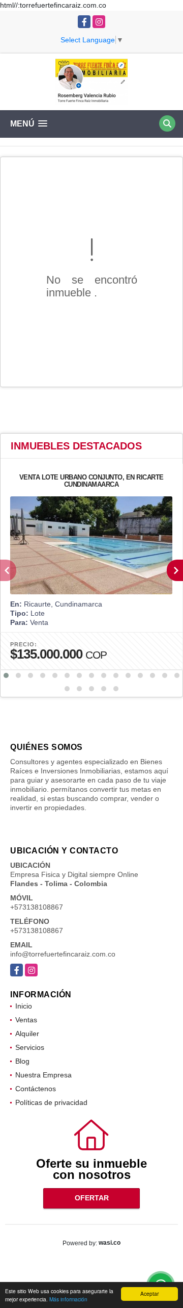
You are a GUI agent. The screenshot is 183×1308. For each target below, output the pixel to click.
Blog (22, 1061)
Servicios (29, 1047)
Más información (68, 1299)
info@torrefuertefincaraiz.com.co (62, 954)
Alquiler (27, 1033)
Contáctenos (35, 1089)
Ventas (26, 1020)
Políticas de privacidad (51, 1102)
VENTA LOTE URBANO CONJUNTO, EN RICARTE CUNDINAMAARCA (91, 480)
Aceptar (149, 1293)
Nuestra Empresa (43, 1075)
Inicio (23, 1006)
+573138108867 (36, 907)
